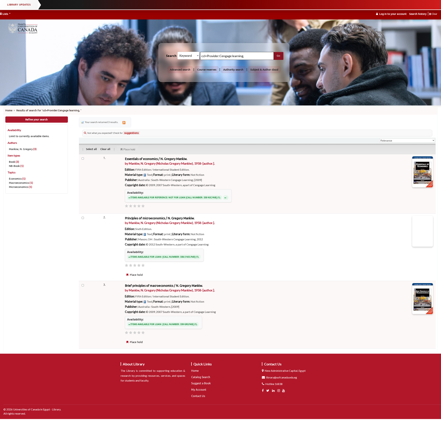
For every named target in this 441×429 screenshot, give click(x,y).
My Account (198, 389)
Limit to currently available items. (29, 136)
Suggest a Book (201, 383)
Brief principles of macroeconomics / (164, 285)
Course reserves (206, 69)
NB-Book (14, 165)
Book (12, 161)
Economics (15, 178)
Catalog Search (200, 377)
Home (8, 110)
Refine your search (36, 119)
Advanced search (180, 69)
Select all (91, 149)
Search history (418, 13)
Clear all (105, 149)
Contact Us (198, 396)
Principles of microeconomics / (159, 218)
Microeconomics (18, 186)
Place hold (129, 149)
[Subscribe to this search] (124, 122)
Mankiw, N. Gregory (21, 149)
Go (278, 56)
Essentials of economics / (156, 158)
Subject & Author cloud (264, 69)
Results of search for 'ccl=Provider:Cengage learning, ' (48, 110)
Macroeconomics (19, 182)
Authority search (233, 69)
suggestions (131, 132)
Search (171, 56)
